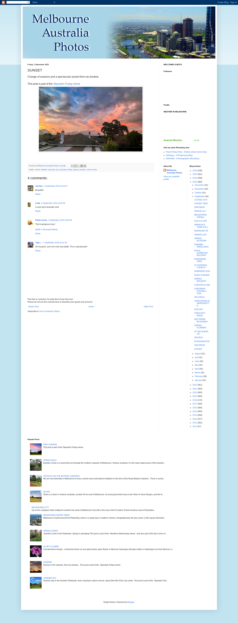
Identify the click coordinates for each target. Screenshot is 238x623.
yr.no (196, 140)
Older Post (148, 307)
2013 (195, 419)
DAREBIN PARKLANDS (201, 245)
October (198, 193)
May (197, 365)
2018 (195, 400)
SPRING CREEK (50, 531)
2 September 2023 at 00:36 (53, 203)
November (199, 189)
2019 (195, 396)
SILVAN (46, 492)
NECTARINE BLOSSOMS (201, 320)
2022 (195, 385)
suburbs (82, 170)
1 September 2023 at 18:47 (56, 186)
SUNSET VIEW (201, 203)
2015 (195, 411)
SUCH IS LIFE (200, 221)
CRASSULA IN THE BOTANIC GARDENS (61, 476)
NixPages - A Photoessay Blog (179, 155)
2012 (195, 423)
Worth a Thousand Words (46, 229)
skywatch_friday (65, 170)
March (198, 372)
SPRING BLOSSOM (200, 239)
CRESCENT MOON (199, 314)
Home (91, 307)
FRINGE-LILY (200, 211)
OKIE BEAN (199, 207)
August (198, 354)
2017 (195, 404)
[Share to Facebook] (81, 165)
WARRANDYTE (201, 231)
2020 (195, 392)
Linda (37, 203)
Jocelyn (39, 186)
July (197, 357)
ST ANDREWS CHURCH (200, 266)
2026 (195, 170)
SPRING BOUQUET (200, 280)
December (199, 185)
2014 (195, 415)
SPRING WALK (50, 460)
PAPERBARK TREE (200, 260)
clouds (37, 170)
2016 (195, 408)
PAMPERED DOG (202, 271)
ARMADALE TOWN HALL (201, 226)
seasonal (51, 170)
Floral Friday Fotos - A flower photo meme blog (186, 152)
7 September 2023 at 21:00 (55, 243)
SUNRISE (47, 562)
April (197, 369)
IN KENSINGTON (202, 341)
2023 (195, 182)
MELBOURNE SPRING (200, 216)
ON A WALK (199, 297)
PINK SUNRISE (50, 444)
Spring (75, 170)
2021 (195, 389)
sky (57, 170)
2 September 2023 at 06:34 (60, 220)
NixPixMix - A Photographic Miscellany (182, 158)
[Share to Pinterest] (84, 165)
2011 (195, 426)
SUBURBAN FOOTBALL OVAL (200, 291)
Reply (37, 194)
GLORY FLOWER (51, 546)
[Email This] (72, 165)
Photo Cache (41, 220)
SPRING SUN (200, 235)
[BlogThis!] (75, 165)
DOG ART (198, 309)
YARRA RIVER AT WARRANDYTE (202, 303)
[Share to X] (78, 165)
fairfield (44, 170)
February (199, 376)
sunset (89, 170)
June (197, 361)
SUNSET (198, 349)
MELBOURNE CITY (40, 507)
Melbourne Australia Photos (174, 171)
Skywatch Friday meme (66, 83)
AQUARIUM (199, 345)
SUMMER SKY (49, 578)
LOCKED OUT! (200, 200)
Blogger (130, 602)
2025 (195, 174)
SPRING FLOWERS (200, 326)
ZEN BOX (198, 337)
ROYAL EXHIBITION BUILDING (201, 253)
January (198, 380)
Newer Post (33, 307)
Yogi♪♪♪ (38, 243)
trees (95, 170)
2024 (195, 178)
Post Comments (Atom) (50, 311)
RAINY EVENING (202, 275)
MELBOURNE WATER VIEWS (56, 515)
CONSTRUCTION (202, 285)
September (200, 196)
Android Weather (173, 140)
